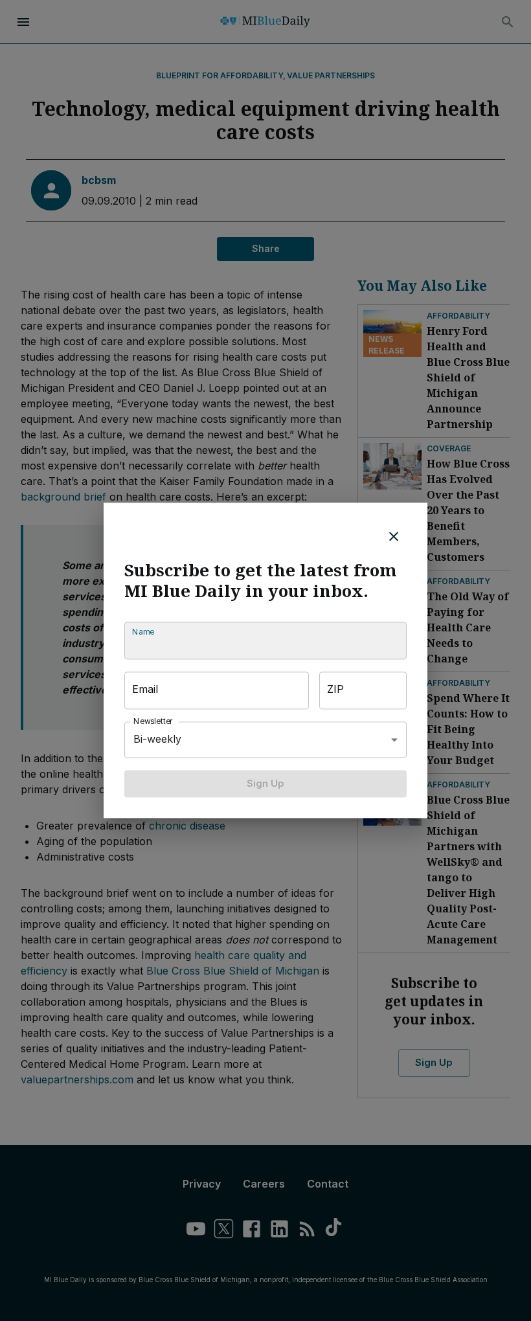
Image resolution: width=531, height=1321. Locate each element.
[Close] (394, 536)
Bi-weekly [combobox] (157, 739)
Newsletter (153, 721)
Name (143, 632)
